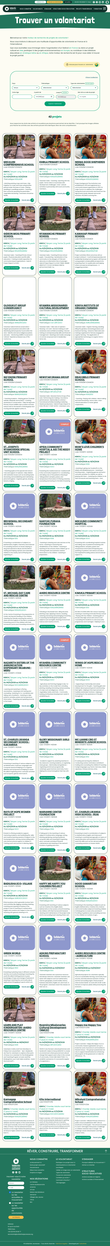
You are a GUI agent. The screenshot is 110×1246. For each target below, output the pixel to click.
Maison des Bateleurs (37, 1192)
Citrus (32, 1200)
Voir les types (89, 83)
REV (31, 1202)
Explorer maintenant (55, 104)
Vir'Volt (32, 1190)
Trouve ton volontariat (63, 1175)
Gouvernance (34, 1167)
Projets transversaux (84, 9)
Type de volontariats (82, 83)
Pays (13, 83)
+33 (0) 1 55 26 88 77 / (80, 2)
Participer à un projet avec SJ (66, 1162)
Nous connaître (25, 9)
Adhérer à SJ (40, 2)
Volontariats (38, 9)
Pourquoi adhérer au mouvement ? (93, 1162)
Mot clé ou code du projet (86, 92)
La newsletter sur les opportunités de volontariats (17, 1208)
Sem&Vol (33, 1195)
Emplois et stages (36, 1173)
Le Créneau (34, 1182)
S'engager (47, 9)
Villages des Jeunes (36, 1197)
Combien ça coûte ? (62, 1178)
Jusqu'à (61, 92)
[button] (82, 64)
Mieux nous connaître (37, 1170)
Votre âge (15, 92)
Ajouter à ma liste (11, 200)
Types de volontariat (63, 1173)
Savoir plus (26, 200)
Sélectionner (47, 88)
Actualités (68, 2)
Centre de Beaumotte (37, 1184)
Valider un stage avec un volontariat (68, 1170)
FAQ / (89, 2)
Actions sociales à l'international (92, 1179)
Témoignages (60, 1183)
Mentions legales (61, 1244)
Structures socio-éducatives (63, 9)
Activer (65, 92)
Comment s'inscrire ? (63, 1180)
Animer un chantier (88, 1165)
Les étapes (59, 1167)
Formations (98, 9)
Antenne (33, 1187)
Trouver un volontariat (55, 2)
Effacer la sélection (92, 77)
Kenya (16, 88)
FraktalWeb (82, 1244)
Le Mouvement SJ (36, 1162)
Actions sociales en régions (91, 1177)
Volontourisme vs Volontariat (66, 1165)
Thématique (45, 83)
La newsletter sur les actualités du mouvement (17, 1196)
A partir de (37, 92)
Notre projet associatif (37, 1165)
